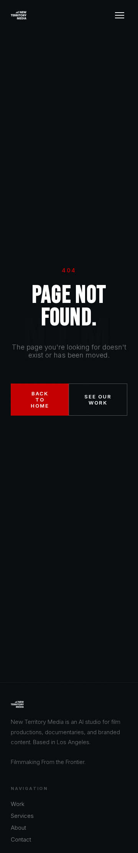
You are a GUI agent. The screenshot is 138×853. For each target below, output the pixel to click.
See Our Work (98, 399)
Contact (21, 839)
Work (18, 804)
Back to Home (40, 399)
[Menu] (119, 15)
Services (22, 815)
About (18, 827)
